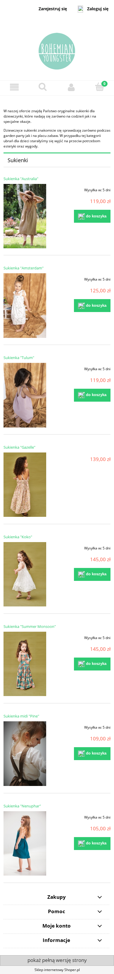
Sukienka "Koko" (18, 536)
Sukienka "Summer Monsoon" (30, 626)
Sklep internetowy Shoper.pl (57, 969)
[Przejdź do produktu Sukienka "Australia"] (25, 216)
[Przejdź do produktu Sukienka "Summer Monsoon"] (25, 664)
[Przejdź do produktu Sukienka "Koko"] (25, 574)
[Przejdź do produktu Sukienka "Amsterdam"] (25, 305)
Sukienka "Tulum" (19, 357)
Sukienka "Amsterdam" (24, 268)
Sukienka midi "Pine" (21, 716)
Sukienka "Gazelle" (19, 447)
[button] (14, 87)
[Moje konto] (71, 87)
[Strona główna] (57, 49)
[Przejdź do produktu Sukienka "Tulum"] (25, 395)
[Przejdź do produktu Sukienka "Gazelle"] (25, 484)
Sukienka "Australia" (21, 178)
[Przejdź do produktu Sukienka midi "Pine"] (25, 753)
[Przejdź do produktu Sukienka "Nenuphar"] (25, 843)
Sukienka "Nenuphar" (22, 806)
